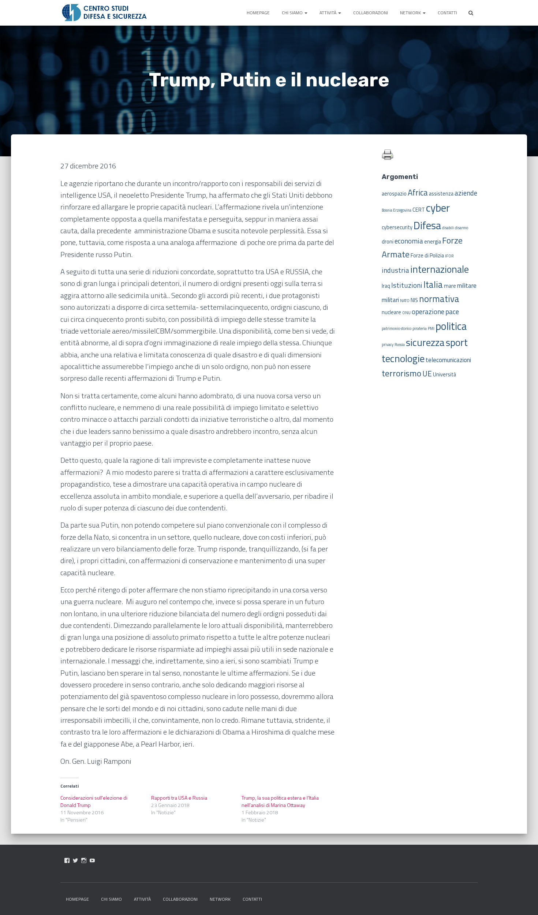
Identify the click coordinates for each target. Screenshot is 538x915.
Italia (433, 284)
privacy (387, 344)
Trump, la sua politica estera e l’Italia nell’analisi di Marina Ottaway (280, 801)
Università (444, 375)
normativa (439, 298)
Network (411, 12)
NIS (414, 300)
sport (457, 342)
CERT (418, 210)
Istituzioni (406, 285)
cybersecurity (397, 227)
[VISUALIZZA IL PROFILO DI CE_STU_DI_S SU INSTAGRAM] (84, 860)
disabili (448, 228)
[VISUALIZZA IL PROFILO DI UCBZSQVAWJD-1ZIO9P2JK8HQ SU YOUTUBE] (92, 860)
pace (452, 311)
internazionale (439, 269)
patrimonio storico (396, 328)
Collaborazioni (370, 12)
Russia (400, 344)
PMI (431, 328)
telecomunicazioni (448, 360)
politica (451, 326)
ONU (406, 313)
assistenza (441, 194)
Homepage (258, 12)
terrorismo (401, 373)
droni (387, 242)
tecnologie (403, 358)
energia (432, 242)
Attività (328, 12)
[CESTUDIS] (104, 13)
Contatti (447, 12)
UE (427, 373)
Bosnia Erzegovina (396, 210)
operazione (428, 311)
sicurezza (425, 342)
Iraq (386, 286)
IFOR (449, 256)
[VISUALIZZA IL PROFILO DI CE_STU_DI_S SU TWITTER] (75, 860)
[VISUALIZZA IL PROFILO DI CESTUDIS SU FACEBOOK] (67, 860)
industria (395, 270)
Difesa (427, 225)
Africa (418, 192)
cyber (438, 208)
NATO (405, 301)
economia (409, 240)
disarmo (461, 228)
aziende (466, 192)
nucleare (391, 312)
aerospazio (394, 194)
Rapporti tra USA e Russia (179, 797)
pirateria (419, 328)
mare (450, 286)
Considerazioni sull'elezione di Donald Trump (93, 801)
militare (467, 285)
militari (390, 300)
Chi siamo (293, 12)
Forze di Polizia (427, 256)
